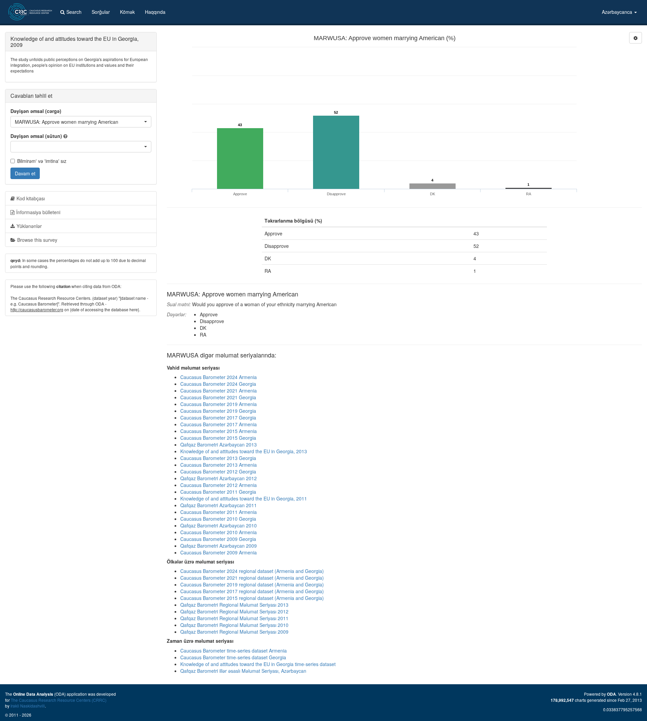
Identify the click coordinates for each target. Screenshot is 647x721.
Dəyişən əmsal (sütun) (36, 136)
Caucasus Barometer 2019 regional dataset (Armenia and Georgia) (252, 584)
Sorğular (101, 11)
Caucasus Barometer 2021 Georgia (218, 397)
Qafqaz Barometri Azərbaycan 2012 (218, 478)
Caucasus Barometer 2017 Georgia (218, 417)
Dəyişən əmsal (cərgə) (35, 111)
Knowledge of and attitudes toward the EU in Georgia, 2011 (243, 498)
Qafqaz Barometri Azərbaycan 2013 (218, 444)
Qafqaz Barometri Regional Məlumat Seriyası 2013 (234, 604)
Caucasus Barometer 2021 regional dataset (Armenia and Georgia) (252, 577)
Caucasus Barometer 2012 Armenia (218, 485)
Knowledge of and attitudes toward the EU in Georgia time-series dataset (258, 664)
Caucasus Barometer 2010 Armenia (218, 532)
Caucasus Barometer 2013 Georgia (218, 458)
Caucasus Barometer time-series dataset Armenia (233, 650)
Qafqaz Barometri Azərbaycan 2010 (218, 525)
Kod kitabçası (31, 198)
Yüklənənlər (29, 226)
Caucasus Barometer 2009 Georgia (218, 539)
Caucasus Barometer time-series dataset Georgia (233, 657)
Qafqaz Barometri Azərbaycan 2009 (218, 545)
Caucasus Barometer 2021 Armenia (218, 390)
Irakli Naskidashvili (27, 706)
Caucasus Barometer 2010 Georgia (218, 518)
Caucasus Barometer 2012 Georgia (218, 471)
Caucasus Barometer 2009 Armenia (218, 552)
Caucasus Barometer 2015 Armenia (218, 431)
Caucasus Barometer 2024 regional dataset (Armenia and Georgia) (252, 571)
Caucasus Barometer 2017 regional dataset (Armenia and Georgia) (252, 591)
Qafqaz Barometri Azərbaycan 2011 (218, 505)
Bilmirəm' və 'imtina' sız (41, 160)
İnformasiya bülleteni (38, 212)
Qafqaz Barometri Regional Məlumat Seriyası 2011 (234, 618)
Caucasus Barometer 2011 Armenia (218, 512)
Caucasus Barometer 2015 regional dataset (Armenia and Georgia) (252, 598)
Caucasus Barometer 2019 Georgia (218, 410)
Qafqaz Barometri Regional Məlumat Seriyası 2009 (234, 631)
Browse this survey (37, 239)
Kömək (127, 11)
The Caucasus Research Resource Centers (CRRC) (58, 700)
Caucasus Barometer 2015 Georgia (218, 437)
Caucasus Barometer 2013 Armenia (218, 464)
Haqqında (155, 11)
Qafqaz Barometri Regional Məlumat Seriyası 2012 (234, 611)
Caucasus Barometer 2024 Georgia (218, 383)
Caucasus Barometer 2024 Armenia (218, 377)
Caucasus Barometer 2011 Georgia (218, 491)
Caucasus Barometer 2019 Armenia (218, 404)
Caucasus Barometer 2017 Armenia (218, 424)
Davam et (25, 173)
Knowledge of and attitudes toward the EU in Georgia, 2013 (243, 451)
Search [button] (74, 11)
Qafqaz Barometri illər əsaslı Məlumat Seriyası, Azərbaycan (243, 670)
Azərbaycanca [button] (618, 11)
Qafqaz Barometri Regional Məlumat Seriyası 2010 (234, 625)
